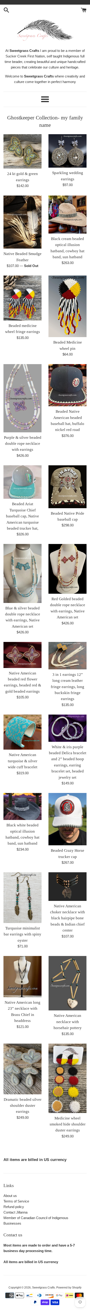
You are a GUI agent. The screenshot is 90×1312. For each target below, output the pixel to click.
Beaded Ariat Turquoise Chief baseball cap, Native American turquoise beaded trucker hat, (22, 516)
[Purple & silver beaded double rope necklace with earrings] (22, 398)
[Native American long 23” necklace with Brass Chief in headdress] (22, 976)
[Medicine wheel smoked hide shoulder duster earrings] (67, 1078)
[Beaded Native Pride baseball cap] (67, 486)
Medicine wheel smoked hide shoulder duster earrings (68, 1124)
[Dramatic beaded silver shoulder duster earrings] (22, 1069)
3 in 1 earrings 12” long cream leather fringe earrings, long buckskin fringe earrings (67, 686)
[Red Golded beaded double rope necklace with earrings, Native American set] (67, 569)
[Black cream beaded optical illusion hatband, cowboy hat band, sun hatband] (67, 215)
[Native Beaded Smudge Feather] (22, 222)
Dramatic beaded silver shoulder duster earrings (23, 1105)
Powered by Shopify (68, 1287)
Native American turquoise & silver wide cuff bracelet (22, 761)
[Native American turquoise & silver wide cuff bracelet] (22, 732)
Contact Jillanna (15, 1212)
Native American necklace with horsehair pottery (68, 1021)
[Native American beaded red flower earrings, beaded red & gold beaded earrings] (22, 655)
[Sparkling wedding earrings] (67, 151)
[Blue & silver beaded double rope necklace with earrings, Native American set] (22, 573)
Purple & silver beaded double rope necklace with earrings (22, 443)
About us (10, 1196)
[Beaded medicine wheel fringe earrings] (22, 298)
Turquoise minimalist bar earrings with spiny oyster (22, 934)
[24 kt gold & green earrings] (22, 151)
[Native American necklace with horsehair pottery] (67, 983)
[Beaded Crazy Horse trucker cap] (67, 819)
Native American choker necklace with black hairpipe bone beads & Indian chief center (67, 918)
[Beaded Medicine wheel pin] (67, 306)
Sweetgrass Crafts (43, 1287)
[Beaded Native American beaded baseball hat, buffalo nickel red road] (67, 385)
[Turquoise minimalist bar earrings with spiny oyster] (22, 897)
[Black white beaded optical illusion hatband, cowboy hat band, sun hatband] (22, 806)
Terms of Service (16, 1201)
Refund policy (13, 1207)
